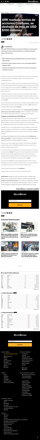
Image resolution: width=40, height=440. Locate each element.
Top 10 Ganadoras (27, 376)
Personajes (6, 405)
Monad (8, 316)
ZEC (18, 3)
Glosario (6, 365)
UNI (1, 295)
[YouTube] (8, 39)
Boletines (6, 409)
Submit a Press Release (27, 360)
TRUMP (2, 287)
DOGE (28, 3)
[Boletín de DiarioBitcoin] (11, 39)
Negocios (6, 377)
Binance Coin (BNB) (27, 395)
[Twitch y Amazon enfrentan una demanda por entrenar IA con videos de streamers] (9, 246)
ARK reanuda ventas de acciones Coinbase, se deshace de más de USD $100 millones (19, 25)
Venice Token (9, 307)
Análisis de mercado (23, 232)
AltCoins (2, 232)
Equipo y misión (25, 363)
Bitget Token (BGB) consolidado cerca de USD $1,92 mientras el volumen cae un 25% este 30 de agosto (9, 236)
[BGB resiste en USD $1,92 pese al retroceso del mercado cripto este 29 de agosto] (29, 227)
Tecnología (6, 379)
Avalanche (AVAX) (27, 393)
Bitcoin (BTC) (26, 381)
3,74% (23, 3)
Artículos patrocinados (9, 382)
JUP (1, 317)
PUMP (2, 299)
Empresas (2, 12)
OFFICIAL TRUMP (9, 287)
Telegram (25, 369)
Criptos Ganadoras (7, 293)
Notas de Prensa (7, 360)
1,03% (13, 3)
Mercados (6, 376)
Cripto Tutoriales (7, 364)
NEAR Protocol (10, 302)
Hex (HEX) (25, 392)
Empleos (24, 364)
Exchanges (7, 12)
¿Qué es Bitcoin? (7, 427)
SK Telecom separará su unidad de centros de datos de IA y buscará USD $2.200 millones (30, 255)
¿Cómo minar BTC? (8, 429)
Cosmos (8, 327)
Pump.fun (9, 299)
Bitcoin (8, 276)
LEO (39, 3)
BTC (1, 276)
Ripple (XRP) (26, 384)
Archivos (6, 418)
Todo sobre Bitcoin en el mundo (11, 406)
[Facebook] (4, 39)
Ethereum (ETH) (26, 382)
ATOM (2, 327)
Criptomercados (8, 356)
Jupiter (8, 317)
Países (5, 374)
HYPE (9, 3)
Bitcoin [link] (11, 152)
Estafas (5, 359)
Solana (8, 280)
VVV (1, 307)
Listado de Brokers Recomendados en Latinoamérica (16, 419)
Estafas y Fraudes (8, 424)
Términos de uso (7, 432)
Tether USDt (8, 275)
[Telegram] (10, 39)
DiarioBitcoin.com (36, 289)
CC (1, 296)
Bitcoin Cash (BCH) (27, 387)
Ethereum (8, 279)
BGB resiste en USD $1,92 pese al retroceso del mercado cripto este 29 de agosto (28, 236)
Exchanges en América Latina (10, 421)
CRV (1, 320)
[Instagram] (6, 39)
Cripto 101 (6, 426)
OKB (1, 303)
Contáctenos (25, 353)
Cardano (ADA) (26, 390)
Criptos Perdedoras (7, 312)
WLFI (2, 324)
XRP (1, 283)
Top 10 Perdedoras (27, 377)
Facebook (25, 368)
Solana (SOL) (26, 389)
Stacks (8, 323)
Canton (9, 296)
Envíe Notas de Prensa (27, 358)
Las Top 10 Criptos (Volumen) (10, 273)
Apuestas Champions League (11, 353)
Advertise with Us (26, 357)
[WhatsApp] (3, 39)
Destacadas (6, 403)
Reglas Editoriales (26, 361)
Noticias (5, 357)
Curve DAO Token (9, 320)
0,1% (4, 3)
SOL (1, 280)
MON (2, 316)
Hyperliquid (8, 286)
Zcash (8, 282)
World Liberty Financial (10, 324)
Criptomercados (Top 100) (29, 374)
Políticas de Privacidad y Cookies (11, 433)
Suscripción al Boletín (8, 408)
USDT (2, 275)
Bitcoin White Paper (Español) (10, 430)
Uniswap (9, 295)
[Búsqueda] (4, 1)
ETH (1, 279)
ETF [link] (6, 100)
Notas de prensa (7, 381)
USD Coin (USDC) (27, 385)
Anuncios (24, 355)
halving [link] (28, 158)
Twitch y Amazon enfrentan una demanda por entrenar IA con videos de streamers (9, 255)
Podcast (6, 367)
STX (1, 323)
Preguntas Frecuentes (9, 422)
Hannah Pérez (9, 46)
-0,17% (34, 3)
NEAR (2, 302)
